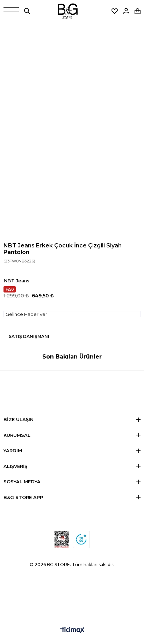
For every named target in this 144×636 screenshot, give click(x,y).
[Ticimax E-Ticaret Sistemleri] (72, 630)
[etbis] (62, 539)
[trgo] (81, 539)
